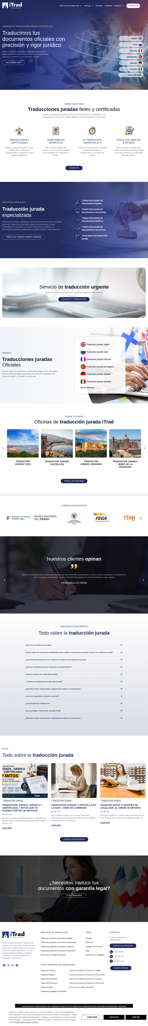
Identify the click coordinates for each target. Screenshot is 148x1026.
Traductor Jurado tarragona (57, 463)
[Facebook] (17, 965)
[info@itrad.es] (111, 961)
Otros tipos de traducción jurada (52, 955)
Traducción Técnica (48, 970)
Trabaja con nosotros (94, 947)
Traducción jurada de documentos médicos (57, 947)
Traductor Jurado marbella (23, 463)
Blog (87, 951)
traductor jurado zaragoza (125, 463)
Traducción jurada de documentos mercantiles (58, 942)
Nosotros (89, 942)
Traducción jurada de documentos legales (56, 938)
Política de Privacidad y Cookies (26, 1022)
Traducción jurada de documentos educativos (58, 951)
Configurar (92, 1017)
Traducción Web (46, 987)
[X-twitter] (8, 965)
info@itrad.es (119, 961)
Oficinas (89, 938)
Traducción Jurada (13, 801)
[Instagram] (12, 965)
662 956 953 (118, 952)
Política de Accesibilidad (95, 955)
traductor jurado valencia (91, 463)
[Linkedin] (4, 965)
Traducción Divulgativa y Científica (53, 991)
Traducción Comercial (48, 983)
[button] (70, 5)
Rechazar (114, 1017)
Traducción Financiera (48, 979)
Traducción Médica (47, 975)
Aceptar (136, 1017)
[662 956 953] (111, 952)
